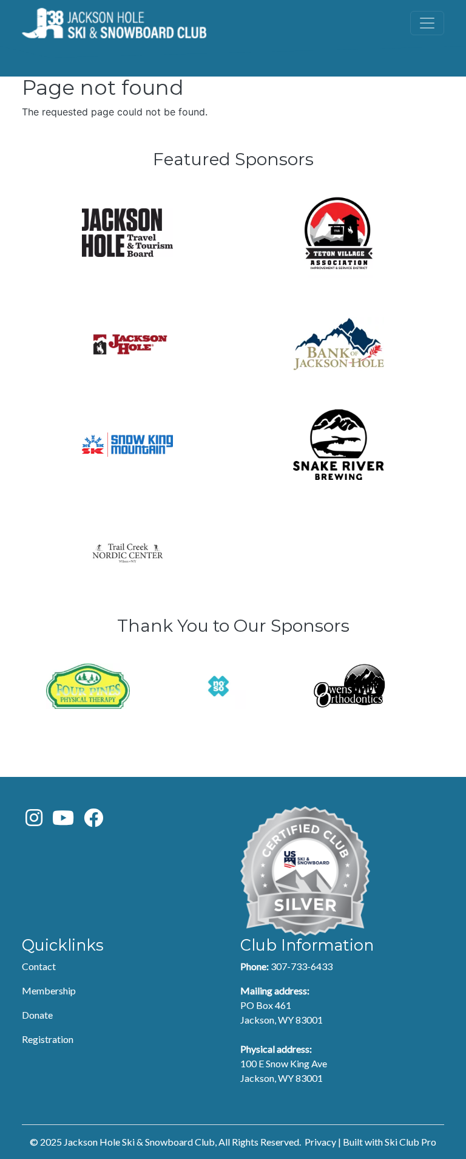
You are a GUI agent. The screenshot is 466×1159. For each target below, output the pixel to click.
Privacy (320, 1141)
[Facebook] (93, 821)
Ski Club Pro (410, 1141)
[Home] (114, 23)
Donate (37, 1015)
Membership (49, 990)
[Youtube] (63, 821)
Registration (47, 1039)
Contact (39, 966)
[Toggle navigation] (427, 23)
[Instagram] (33, 821)
